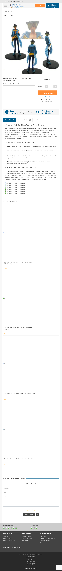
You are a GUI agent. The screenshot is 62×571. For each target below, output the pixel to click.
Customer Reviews (45, 540)
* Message (7, 497)
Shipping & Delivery (27, 538)
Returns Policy (25, 540)
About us (5, 536)
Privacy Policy (7, 538)
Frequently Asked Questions (48, 538)
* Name (6, 488)
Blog (41, 542)
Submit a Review (28, 514)
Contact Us (43, 536)
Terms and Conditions (9, 540)
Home (4, 15)
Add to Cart (48, 93)
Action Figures (11, 15)
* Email (6, 493)
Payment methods (27, 536)
